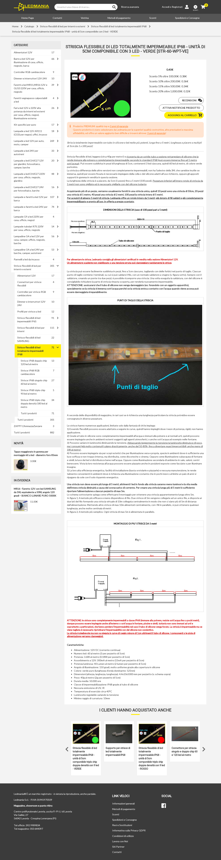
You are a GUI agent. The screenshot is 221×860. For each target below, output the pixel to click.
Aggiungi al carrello (182, 115)
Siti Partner (118, 846)
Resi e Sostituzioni (122, 825)
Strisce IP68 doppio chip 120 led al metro (34, 362)
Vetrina (85, 17)
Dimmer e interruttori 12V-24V (30, 78)
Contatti (57, 17)
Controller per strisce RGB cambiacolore (31, 293)
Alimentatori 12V (23, 52)
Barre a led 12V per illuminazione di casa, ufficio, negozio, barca (29, 62)
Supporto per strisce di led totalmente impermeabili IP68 (118, 751)
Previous (67, 748)
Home (15, 26)
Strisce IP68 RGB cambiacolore (30, 372)
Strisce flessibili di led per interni (31, 329)
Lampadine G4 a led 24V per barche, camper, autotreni (29, 251)
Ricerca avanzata (130, 6)
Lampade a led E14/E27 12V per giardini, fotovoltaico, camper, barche (29, 164)
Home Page (27, 17)
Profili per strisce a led (29, 311)
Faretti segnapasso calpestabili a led (30, 100)
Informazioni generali (123, 803)
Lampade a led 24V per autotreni (26, 152)
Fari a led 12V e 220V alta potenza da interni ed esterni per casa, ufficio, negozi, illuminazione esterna (29, 113)
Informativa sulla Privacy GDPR (129, 830)
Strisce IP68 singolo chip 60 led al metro (34, 382)
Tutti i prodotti (29, 413)
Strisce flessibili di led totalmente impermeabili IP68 (119, 26)
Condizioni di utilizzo (123, 835)
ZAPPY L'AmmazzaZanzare (28, 426)
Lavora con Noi (120, 841)
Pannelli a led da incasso (27, 259)
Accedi (165, 6)
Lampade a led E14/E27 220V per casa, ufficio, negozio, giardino (29, 177)
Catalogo (29, 26)
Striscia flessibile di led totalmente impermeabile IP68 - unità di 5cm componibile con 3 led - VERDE (65, 31)
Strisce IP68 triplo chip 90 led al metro (33, 392)
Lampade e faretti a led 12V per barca (30, 198)
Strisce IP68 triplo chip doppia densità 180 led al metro (34, 403)
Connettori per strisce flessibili (29, 284)
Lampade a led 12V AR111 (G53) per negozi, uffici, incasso (30, 133)
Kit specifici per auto (25, 124)
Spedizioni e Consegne (187, 17)
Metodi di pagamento (119, 17)
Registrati (177, 6)
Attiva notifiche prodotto (181, 107)
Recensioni (189, 100)
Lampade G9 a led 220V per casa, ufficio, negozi (28, 218)
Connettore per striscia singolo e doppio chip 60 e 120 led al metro (185, 751)
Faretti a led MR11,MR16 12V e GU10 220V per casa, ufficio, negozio (30, 88)
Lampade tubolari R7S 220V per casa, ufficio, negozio (29, 228)
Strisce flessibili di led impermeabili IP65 (28, 319)
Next (203, 748)
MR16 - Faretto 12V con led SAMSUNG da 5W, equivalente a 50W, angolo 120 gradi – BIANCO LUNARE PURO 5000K (35, 492)
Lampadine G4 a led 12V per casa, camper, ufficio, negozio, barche (29, 240)
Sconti (152, 17)
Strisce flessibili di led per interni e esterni (62, 26)
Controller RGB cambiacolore (29, 72)
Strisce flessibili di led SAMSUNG (28, 339)
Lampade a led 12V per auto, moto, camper (29, 142)
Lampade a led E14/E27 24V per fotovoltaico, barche (29, 189)
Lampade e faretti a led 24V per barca (30, 208)
